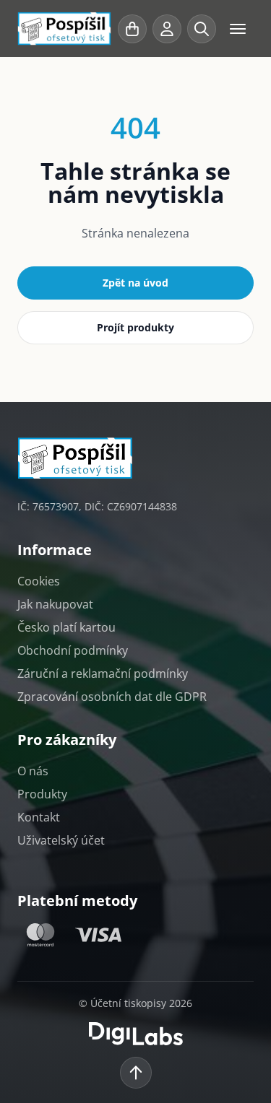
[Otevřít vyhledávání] (201, 28)
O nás (32, 771)
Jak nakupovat (55, 604)
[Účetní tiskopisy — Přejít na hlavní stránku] (64, 28)
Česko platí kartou (66, 627)
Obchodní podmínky (72, 650)
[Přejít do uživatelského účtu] (166, 28)
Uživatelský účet (61, 840)
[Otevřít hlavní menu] (238, 29)
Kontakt (38, 817)
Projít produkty (135, 327)
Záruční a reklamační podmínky (102, 673)
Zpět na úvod (135, 282)
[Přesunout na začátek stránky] (136, 1073)
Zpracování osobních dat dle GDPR (112, 697)
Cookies (38, 581)
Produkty (42, 794)
